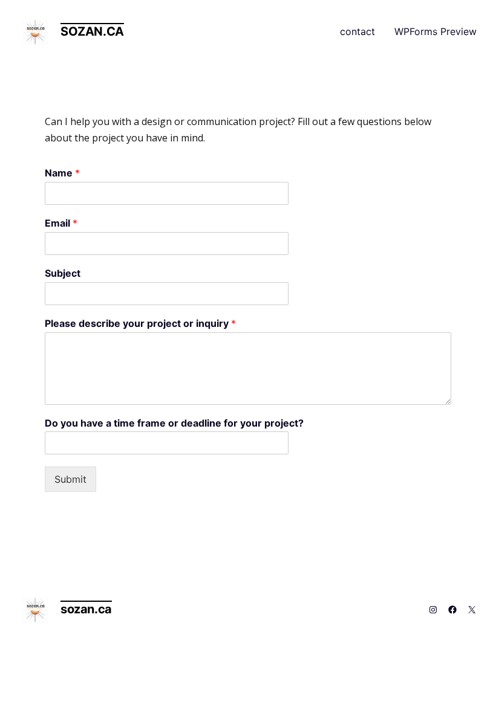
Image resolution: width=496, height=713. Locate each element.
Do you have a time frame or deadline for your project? (174, 423)
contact (357, 31)
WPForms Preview (435, 31)
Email (61, 223)
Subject (62, 273)
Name (62, 173)
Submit (70, 479)
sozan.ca (92, 31)
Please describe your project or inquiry (140, 323)
